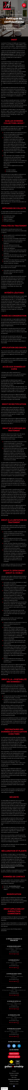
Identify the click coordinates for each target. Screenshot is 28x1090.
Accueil (14, 1071)
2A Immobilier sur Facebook (9, 1046)
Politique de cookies (14, 1081)
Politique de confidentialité (14, 1079)
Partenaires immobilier (14, 1073)
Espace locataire (14, 1053)
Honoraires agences (14, 1056)
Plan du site (14, 1077)
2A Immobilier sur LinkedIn (19, 1046)
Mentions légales (14, 1075)
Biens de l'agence (13, 953)
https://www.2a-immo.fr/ (7, 54)
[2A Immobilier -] (7, 5)
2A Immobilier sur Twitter (14, 1046)
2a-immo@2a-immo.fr (14, 886)
